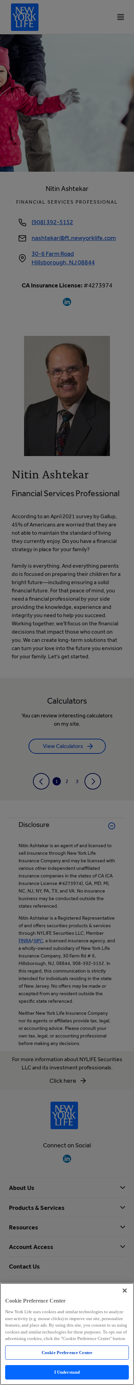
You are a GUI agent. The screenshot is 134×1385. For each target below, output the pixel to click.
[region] (67, 1334)
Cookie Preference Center (67, 1352)
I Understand (67, 1372)
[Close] (124, 1290)
